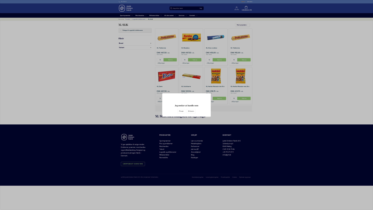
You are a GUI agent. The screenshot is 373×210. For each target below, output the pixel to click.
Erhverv (191, 111)
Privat (181, 111)
